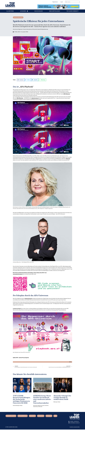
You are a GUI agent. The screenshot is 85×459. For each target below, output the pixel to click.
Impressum (48, 415)
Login (61, 1)
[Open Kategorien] (27, 11)
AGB (55, 415)
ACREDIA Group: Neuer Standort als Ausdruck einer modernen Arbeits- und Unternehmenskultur (42, 399)
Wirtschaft (34, 29)
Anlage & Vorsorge (40, 405)
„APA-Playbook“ (26, 87)
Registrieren (55, 1)
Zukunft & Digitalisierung (42, 29)
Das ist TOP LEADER (11, 415)
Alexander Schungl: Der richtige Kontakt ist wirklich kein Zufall (62, 397)
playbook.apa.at (35, 98)
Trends (24, 29)
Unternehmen (29, 29)
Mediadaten (32, 415)
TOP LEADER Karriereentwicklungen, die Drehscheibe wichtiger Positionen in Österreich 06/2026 (21, 399)
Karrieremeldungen (16, 405)
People (21, 405)
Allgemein (20, 29)
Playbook (68, 158)
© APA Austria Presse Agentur (68, 36)
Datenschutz (40, 415)
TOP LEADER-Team (22, 415)
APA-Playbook (66, 93)
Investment (46, 405)
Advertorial (15, 29)
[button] (20, 80)
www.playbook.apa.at (18, 274)
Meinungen (55, 401)
